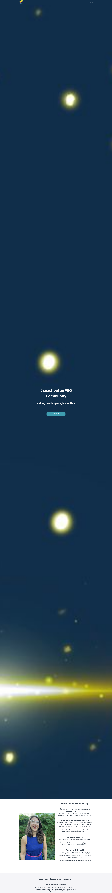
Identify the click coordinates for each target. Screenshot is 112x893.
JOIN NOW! (56, 414)
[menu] (91, 2)
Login (91, 2)
